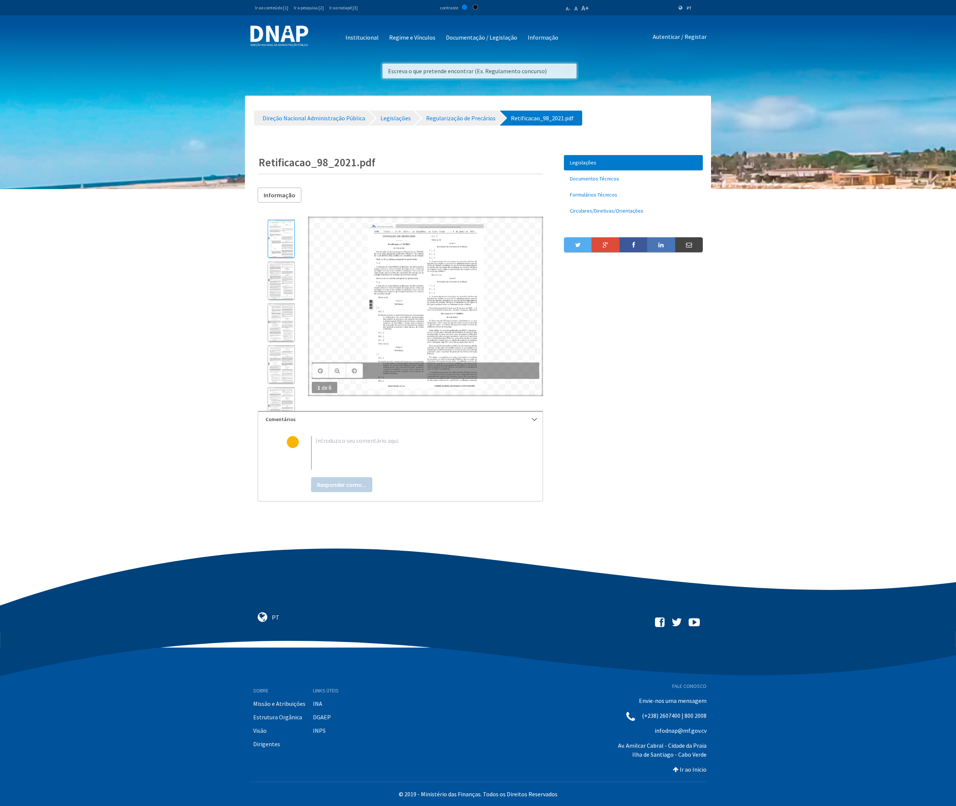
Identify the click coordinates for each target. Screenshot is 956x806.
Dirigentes (266, 744)
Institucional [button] (362, 37)
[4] (281, 364)
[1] (281, 239)
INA (317, 703)
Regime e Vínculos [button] (412, 37)
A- (568, 8)
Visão (260, 730)
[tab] (400, 419)
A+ (585, 8)
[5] (281, 406)
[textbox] (412, 453)
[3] (281, 322)
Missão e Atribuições (279, 703)
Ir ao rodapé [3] (343, 7)
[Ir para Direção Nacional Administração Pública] (279, 36)
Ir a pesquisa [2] (309, 7)
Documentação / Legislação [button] (481, 37)
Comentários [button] (281, 419)
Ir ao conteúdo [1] (271, 7)
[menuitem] (633, 162)
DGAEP (322, 717)
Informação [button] (543, 37)
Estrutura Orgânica (277, 717)
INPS (319, 730)
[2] (281, 280)
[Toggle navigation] (319, 38)
